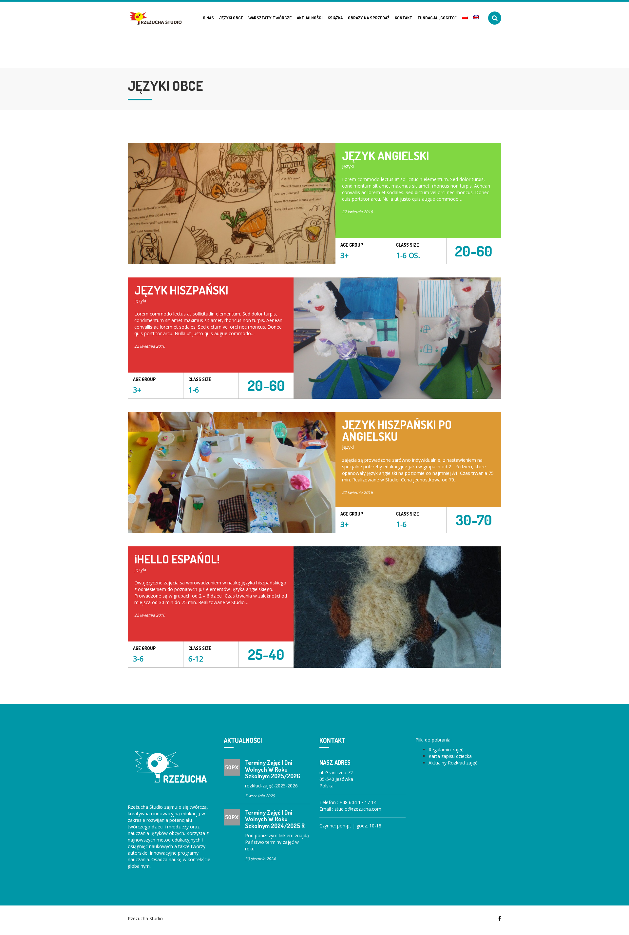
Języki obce (231, 17)
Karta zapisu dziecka (450, 756)
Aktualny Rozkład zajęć (453, 763)
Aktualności (309, 17)
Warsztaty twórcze (270, 17)
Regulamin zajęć (446, 749)
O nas (208, 17)
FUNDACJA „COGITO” (437, 17)
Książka (335, 17)
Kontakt (403, 17)
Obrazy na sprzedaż (369, 17)
